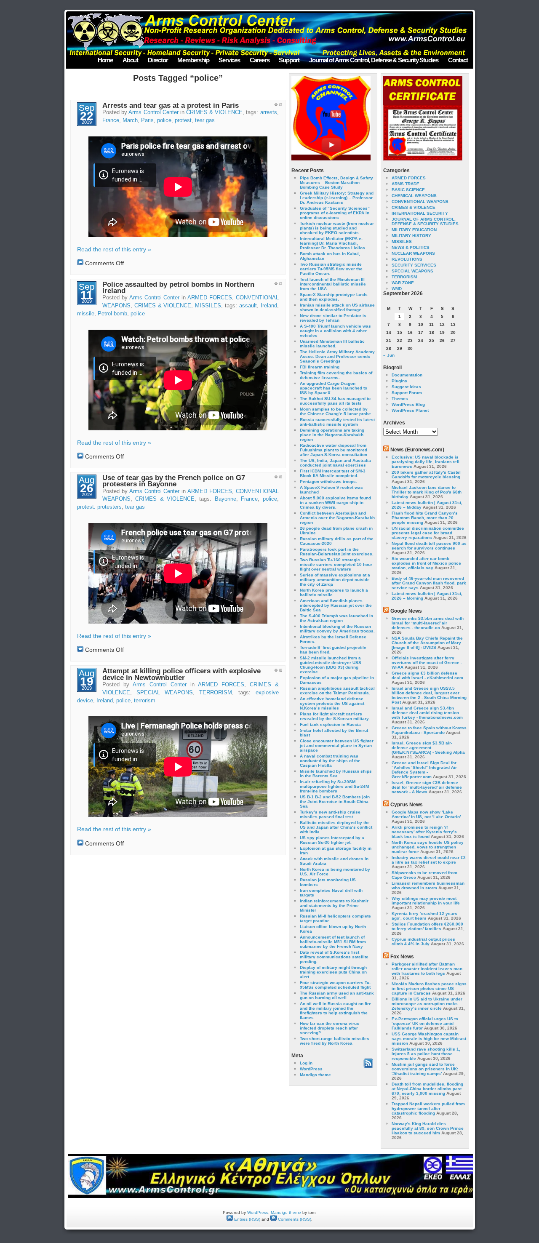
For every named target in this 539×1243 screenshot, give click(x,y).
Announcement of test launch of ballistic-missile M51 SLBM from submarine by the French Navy (333, 942)
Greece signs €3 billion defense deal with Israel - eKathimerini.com (427, 675)
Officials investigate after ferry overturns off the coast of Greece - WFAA (427, 663)
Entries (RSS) (246, 1219)
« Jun (389, 355)
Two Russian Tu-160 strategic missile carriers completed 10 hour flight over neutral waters (336, 564)
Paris (147, 120)
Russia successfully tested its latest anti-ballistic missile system (337, 422)
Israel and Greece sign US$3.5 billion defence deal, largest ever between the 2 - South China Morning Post (429, 695)
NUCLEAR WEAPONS (413, 253)
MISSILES (208, 306)
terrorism (144, 701)
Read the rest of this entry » (114, 249)
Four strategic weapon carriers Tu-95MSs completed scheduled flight (335, 985)
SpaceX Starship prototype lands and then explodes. (334, 296)
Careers (260, 60)
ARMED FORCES (209, 298)
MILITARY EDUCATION (414, 229)
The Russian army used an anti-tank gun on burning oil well (337, 995)
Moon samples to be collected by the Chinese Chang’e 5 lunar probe (335, 411)
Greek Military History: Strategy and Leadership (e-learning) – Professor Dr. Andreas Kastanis (337, 198)
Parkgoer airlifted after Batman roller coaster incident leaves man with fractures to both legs (427, 969)
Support (289, 60)
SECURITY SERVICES (414, 265)
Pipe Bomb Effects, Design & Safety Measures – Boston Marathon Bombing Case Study (336, 182)
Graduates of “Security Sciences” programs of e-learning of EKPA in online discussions (335, 213)
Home (105, 60)
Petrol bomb (112, 314)
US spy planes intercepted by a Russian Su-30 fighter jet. (332, 840)
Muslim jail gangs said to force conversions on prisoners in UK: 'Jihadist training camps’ (425, 1069)
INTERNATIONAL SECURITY (420, 213)
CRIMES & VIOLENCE (214, 112)
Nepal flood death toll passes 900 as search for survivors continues (429, 545)
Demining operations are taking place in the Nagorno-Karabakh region (332, 435)
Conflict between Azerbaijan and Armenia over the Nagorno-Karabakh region (337, 518)
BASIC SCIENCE (408, 189)
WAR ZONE (403, 282)
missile (85, 314)
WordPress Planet (410, 410)
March (130, 120)
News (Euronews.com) (417, 450)
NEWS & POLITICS (411, 247)
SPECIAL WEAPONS (164, 693)
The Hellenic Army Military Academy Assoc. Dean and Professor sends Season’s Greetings (337, 356)
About (130, 60)
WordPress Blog (408, 404)
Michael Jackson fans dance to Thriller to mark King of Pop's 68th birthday (427, 492)
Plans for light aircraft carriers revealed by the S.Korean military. (335, 716)
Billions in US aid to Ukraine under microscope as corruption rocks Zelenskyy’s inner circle (427, 1004)
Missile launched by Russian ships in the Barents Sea (336, 773)
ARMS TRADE (405, 183)
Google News (406, 611)
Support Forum (407, 392)
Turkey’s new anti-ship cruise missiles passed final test (330, 814)
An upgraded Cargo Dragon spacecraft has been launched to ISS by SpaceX (333, 388)
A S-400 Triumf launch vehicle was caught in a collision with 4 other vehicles (335, 331)
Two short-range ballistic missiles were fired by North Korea (334, 1041)
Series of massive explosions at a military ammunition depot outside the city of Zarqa (335, 580)
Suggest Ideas (406, 386)
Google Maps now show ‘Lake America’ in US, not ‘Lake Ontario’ (426, 814)
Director (158, 60)
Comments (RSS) (294, 1219)
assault (248, 306)
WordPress (311, 1069)
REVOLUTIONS (407, 259)
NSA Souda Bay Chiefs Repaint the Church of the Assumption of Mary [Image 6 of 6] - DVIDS (427, 643)
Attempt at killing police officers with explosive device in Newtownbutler (181, 674)
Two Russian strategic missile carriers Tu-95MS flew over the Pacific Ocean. (331, 269)
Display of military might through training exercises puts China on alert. (333, 972)
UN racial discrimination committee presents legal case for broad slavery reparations (428, 533)
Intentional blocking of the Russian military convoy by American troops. (337, 628)
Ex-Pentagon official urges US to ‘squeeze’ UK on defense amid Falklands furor (425, 1023)
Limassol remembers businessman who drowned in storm (428, 885)
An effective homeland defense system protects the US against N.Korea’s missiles (332, 703)
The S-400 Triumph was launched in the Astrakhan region (336, 618)
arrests (268, 112)
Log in (306, 1063)
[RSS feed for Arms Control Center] (368, 1066)
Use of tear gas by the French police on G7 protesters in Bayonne (173, 481)
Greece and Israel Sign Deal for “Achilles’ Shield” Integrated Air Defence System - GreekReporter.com (424, 769)
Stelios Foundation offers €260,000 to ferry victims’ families (427, 926)
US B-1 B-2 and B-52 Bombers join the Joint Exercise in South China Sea (335, 801)
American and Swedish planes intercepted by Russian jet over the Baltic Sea (336, 605)
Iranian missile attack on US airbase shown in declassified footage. (337, 307)
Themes (400, 398)
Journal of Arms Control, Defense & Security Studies (373, 60)
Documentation (407, 375)
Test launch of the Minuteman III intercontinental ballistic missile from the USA (333, 284)
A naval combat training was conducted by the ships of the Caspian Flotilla (330, 761)
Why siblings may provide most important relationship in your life (426, 900)
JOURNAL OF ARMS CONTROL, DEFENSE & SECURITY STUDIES (425, 221)
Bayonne (225, 499)
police (164, 120)
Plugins (399, 381)
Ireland (269, 306)
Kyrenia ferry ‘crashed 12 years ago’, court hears (424, 915)
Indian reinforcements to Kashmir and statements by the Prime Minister (334, 905)
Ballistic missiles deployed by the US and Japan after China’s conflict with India (336, 827)
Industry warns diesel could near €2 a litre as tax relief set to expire (429, 859)
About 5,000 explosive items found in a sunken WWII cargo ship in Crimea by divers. (335, 502)
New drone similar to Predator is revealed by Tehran (333, 318)
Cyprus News (406, 805)
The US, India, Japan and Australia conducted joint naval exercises (335, 462)
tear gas (205, 120)
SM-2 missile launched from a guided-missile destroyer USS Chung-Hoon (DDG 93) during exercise (330, 665)
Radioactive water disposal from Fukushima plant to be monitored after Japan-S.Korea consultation (333, 450)
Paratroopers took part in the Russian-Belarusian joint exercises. (337, 551)
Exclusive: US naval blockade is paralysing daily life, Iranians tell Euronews (425, 462)
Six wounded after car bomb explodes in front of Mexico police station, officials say (426, 563)
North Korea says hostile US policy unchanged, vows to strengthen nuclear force (428, 847)
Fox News (402, 957)
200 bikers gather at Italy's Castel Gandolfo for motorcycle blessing (426, 474)
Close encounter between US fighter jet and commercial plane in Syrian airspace (337, 745)
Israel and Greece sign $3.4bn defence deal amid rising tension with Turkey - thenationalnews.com (427, 713)
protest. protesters (99, 507)
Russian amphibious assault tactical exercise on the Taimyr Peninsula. (337, 690)
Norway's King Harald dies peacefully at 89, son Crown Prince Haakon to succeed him (428, 1128)
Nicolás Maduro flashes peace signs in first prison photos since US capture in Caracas (429, 988)
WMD (397, 288)
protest (183, 120)
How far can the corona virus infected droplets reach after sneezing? (329, 1028)
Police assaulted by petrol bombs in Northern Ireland (178, 287)
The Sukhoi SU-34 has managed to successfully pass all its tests (335, 400)
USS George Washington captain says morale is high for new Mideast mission (429, 1039)
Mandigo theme (315, 1074)
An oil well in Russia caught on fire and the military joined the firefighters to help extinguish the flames (335, 1010)
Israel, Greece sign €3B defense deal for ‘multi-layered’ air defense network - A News (427, 787)
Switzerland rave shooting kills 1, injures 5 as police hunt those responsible (426, 1054)
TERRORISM (215, 693)
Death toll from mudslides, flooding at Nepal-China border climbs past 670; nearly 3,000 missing (427, 1089)
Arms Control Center (153, 112)
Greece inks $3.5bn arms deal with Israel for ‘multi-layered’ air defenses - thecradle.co (428, 623)
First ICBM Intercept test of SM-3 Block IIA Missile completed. (333, 473)
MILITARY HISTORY (411, 235)
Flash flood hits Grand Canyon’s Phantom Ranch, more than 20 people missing (425, 518)
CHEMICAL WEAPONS (414, 195)
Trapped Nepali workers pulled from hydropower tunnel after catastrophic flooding (428, 1108)
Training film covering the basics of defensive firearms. (336, 375)
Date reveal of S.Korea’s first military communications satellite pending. (334, 957)
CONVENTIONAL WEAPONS (420, 201)
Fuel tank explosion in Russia (330, 724)
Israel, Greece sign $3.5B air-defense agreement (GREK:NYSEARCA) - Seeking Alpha (428, 748)
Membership (193, 60)
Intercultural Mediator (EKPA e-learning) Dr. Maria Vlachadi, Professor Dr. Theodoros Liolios (332, 243)
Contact (458, 60)
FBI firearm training (319, 367)
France (110, 120)
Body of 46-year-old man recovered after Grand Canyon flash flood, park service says (429, 583)
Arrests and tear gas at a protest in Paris (170, 105)
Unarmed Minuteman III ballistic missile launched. (332, 343)
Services (229, 60)
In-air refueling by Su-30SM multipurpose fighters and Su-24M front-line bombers (334, 786)
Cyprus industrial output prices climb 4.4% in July (423, 941)
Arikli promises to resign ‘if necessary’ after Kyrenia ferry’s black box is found (424, 832)
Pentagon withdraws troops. (328, 481)
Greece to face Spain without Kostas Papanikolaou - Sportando (429, 730)
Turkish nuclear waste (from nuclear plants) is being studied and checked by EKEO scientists (337, 228)
